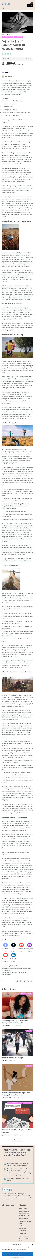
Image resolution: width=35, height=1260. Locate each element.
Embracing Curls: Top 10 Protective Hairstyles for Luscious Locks (15, 1021)
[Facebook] (5, 947)
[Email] (28, 981)
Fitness (29, 1065)
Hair (29, 993)
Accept (17, 1254)
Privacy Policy (20, 1257)
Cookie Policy (14, 1257)
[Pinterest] (21, 947)
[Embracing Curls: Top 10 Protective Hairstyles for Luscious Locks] (17, 1005)
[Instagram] (29, 947)
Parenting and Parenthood (10, 168)
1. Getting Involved (7, 107)
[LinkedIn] (13, 957)
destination (10, 968)
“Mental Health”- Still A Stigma (13, 1058)
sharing (8, 975)
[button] (32, 1244)
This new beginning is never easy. (12, 303)
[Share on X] (5, 59)
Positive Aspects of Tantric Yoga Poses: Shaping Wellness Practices (16, 1094)
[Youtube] (5, 957)
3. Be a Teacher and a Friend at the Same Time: (16, 112)
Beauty (23, 993)
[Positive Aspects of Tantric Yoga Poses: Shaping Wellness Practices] (17, 1077)
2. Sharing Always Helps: (9, 110)
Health (29, 1030)
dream (12, 806)
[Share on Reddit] (11, 59)
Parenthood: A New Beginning (13, 101)
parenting (19, 972)
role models (21, 197)
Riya (4, 1060)
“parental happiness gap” (12, 177)
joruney (25, 968)
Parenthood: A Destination (12, 115)
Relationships (7, 36)
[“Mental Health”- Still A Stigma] (17, 1042)
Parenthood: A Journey (10, 104)
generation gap (18, 968)
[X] (13, 947)
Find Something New (15, 1102)
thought (21, 593)
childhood (13, 966)
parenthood (12, 972)
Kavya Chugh (7, 1135)
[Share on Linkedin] (8, 59)
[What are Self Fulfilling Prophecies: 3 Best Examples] (17, 1114)
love (8, 972)
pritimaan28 (11, 62)
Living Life (18, 36)
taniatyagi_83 (7, 1097)
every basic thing (10, 887)
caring (8, 966)
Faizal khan (6, 1025)
